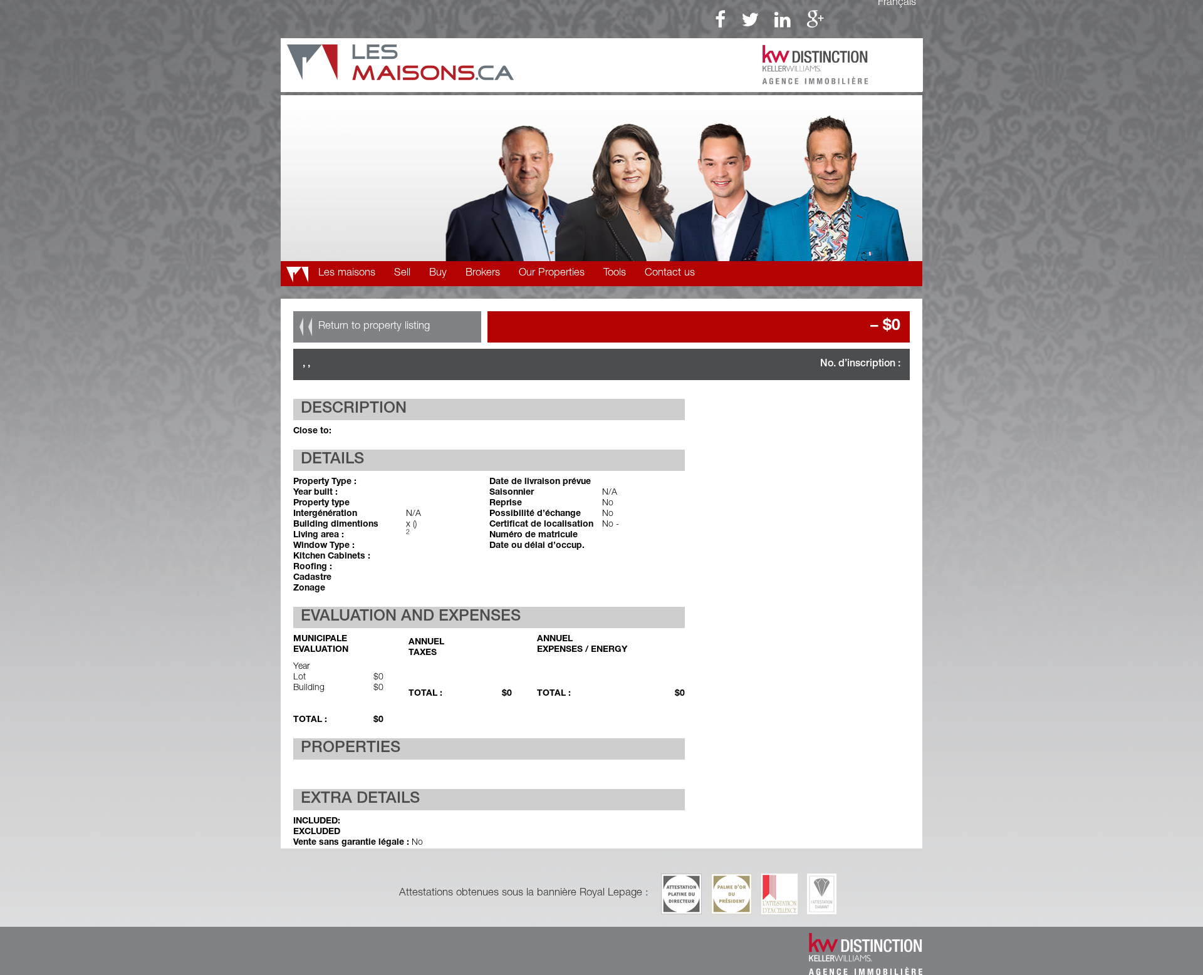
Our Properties (552, 273)
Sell (402, 273)
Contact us (670, 273)
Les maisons (346, 273)
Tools (614, 273)
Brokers (483, 273)
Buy (438, 273)
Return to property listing (374, 326)
